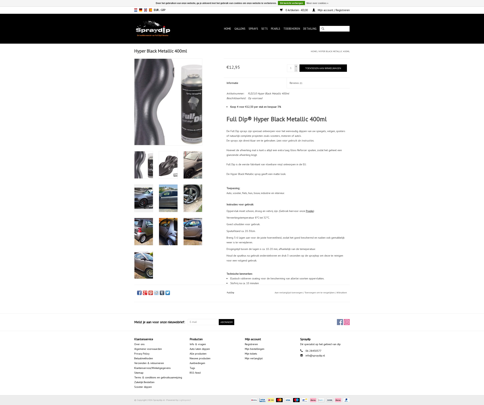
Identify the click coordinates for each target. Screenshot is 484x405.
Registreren (251, 344)
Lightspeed (185, 400)
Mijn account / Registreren (333, 10)
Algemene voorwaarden (148, 349)
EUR (157, 10)
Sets (264, 28)
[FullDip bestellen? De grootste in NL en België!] (158, 28)
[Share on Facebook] (139, 293)
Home (227, 28)
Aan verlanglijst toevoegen (289, 292)
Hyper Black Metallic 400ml (334, 51)
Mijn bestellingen (254, 349)
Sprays (253, 28)
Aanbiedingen (197, 363)
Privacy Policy (142, 353)
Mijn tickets (251, 353)
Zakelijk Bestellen (144, 382)
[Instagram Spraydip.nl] (347, 322)
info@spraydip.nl (315, 355)
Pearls (275, 28)
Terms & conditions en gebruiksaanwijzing (158, 377)
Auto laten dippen (200, 349)
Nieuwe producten (200, 358)
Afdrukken (342, 292)
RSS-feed (195, 372)
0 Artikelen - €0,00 (297, 10)
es (150, 10)
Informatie (232, 83)
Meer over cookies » (317, 3)
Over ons (139, 344)
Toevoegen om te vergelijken (320, 292)
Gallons (239, 28)
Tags (192, 368)
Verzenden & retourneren (149, 363)
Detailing (309, 28)
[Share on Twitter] (167, 293)
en (145, 10)
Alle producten (198, 353)
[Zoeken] (323, 29)
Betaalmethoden (143, 358)
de (140, 10)
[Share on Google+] (145, 293)
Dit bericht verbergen (291, 3)
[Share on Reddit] (156, 293)
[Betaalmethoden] (254, 399)
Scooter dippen (143, 387)
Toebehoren (291, 28)
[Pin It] (150, 293)
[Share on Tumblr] (162, 293)
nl (135, 10)
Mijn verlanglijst (254, 358)
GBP (163, 10)
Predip (309, 211)
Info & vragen (198, 344)
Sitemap (138, 372)
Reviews (296, 83)
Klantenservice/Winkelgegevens (152, 368)
